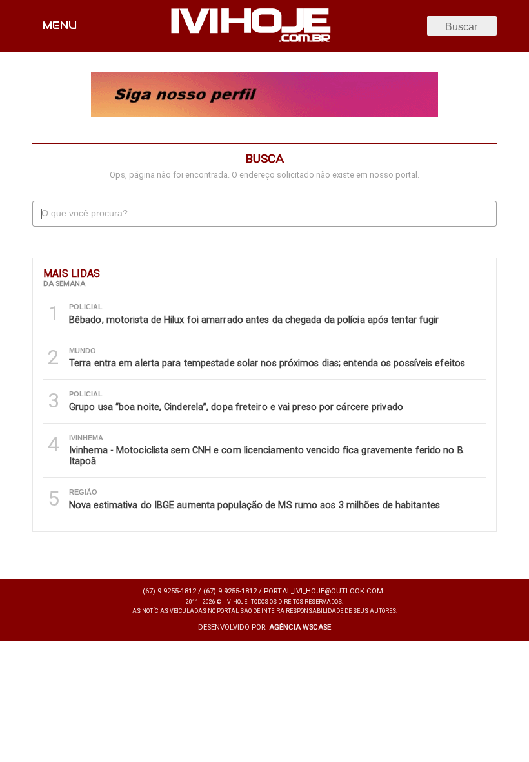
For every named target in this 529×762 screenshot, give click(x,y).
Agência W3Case (300, 627)
